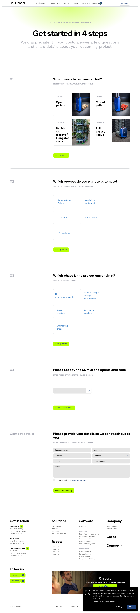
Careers (96, 3)
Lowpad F (55, 549)
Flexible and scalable (87, 536)
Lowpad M (55, 554)
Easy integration (85, 541)
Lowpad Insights (85, 554)
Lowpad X (55, 552)
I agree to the (72, 480)
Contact (113, 545)
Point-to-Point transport (60, 533)
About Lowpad (112, 526)
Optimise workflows (86, 539)
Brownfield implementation (89, 534)
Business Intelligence (87, 544)
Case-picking (56, 526)
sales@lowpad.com (17, 541)
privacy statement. (78, 480)
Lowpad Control (85, 551)
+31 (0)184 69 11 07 (17, 543)
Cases (75, 3)
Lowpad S (55, 547)
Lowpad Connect (85, 556)
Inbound (55, 529)
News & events (112, 529)
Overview (82, 526)
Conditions (74, 606)
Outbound (55, 531)
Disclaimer (59, 606)
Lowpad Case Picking (86, 559)
